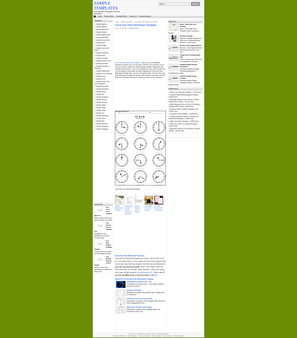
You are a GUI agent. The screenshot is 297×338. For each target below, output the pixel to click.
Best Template (167, 336)
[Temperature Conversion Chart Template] (120, 304)
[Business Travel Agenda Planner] (174, 47)
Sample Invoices (101, 100)
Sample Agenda (101, 24)
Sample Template (144, 336)
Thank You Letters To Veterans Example (183, 124)
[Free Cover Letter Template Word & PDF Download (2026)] (100, 213)
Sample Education (127, 22)
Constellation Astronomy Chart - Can (139, 282)
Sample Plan (100, 121)
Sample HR (100, 94)
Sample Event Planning (104, 73)
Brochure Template (186, 36)
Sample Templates (102, 126)
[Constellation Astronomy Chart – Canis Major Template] (120, 287)
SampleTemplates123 (144, 272)
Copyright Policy (121, 16)
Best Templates (132, 336)
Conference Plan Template (179, 114)
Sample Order (100, 118)
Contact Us (133, 16)
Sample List (100, 113)
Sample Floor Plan (102, 86)
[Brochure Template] (174, 42)
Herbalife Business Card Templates (119, 208)
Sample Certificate (102, 53)
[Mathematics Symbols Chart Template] (120, 313)
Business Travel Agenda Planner (191, 45)
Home (100, 16)
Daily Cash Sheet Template (179, 121)
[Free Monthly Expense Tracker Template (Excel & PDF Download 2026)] (100, 262)
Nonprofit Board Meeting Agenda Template (184, 95)
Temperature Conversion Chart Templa (139, 299)
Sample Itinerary (101, 102)
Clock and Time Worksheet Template (127, 63)
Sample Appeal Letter (103, 35)
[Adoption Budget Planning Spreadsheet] (174, 66)
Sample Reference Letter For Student (138, 209)
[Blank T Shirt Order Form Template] (174, 30)
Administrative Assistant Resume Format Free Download (129, 209)
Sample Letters (101, 108)
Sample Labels (101, 105)
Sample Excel (100, 76)
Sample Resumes (102, 124)
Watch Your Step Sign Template (180, 92)
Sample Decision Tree (103, 61)
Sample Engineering (102, 71)
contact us (153, 275)
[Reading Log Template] (120, 296)
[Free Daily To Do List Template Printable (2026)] (100, 229)
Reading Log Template (134, 290)
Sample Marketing (102, 116)
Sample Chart (100, 55)
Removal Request (145, 16)
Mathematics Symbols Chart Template (139, 307)
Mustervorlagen (179, 336)
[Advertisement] (140, 45)
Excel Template (156, 336)
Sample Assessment (103, 40)
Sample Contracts (102, 58)
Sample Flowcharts (102, 89)
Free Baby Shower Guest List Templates (158, 208)
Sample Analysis (101, 32)
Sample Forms (101, 92)
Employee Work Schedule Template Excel (184, 109)
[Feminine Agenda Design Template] (174, 78)
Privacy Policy (109, 16)
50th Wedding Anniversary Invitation (148, 208)
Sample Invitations (102, 97)
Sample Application (102, 37)
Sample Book (100, 43)
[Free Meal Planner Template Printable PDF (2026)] (100, 246)
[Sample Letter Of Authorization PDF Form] (174, 58)
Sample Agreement (102, 29)
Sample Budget (101, 45)
